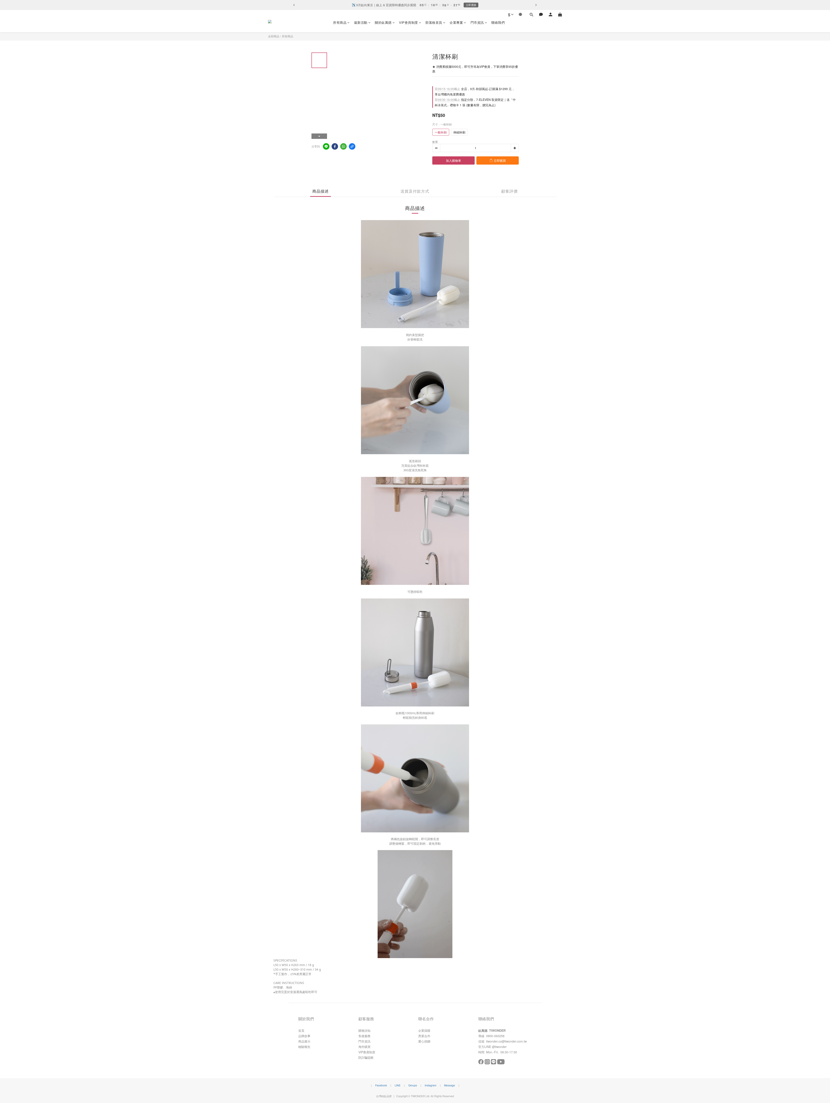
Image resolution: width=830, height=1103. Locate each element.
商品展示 (304, 1041)
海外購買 (364, 1046)
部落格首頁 (433, 22)
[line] (326, 146)
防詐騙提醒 (366, 1057)
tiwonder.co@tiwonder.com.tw (506, 1041)
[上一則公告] (294, 5)
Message (449, 1085)
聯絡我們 (498, 22)
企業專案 (456, 22)
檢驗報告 (304, 1046)
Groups (412, 1085)
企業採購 (424, 1030)
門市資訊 (477, 22)
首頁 (301, 1030)
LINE (398, 1085)
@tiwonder (499, 1046)
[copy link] (352, 146)
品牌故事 (304, 1036)
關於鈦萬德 (383, 22)
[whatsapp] (343, 146)
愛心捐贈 (424, 1041)
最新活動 (360, 22)
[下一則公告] (536, 5)
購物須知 (364, 1030)
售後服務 (364, 1036)
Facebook (381, 1085)
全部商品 (273, 36)
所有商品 (339, 22)
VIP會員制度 (408, 22)
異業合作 (424, 1036)
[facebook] (335, 146)
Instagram (430, 1085)
